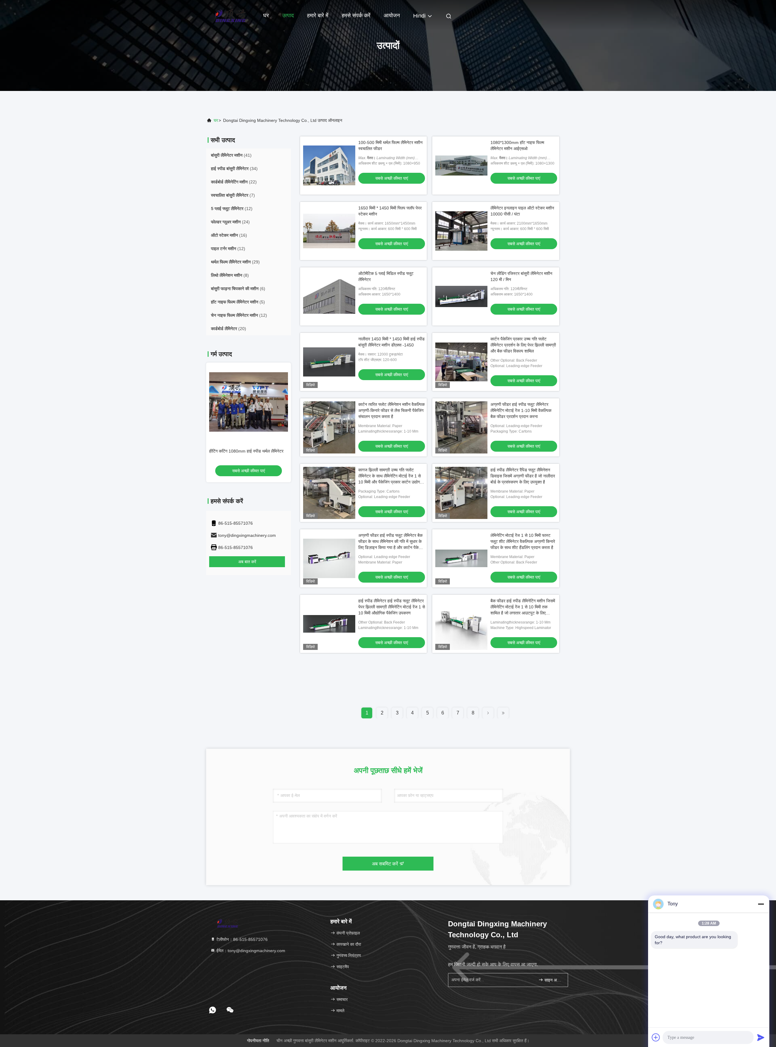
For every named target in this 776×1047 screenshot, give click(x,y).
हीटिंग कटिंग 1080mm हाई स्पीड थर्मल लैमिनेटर (246, 451)
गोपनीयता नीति (258, 1040)
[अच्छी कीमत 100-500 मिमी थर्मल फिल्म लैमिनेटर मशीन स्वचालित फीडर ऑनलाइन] (329, 165)
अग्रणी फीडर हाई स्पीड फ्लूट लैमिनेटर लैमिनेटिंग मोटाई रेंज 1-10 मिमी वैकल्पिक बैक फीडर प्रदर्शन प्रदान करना (520, 410)
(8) (230, 275)
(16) (229, 235)
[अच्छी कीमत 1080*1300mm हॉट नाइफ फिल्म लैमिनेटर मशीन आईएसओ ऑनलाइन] (461, 165)
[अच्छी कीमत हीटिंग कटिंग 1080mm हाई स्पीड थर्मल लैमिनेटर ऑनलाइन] (248, 402)
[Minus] (760, 904)
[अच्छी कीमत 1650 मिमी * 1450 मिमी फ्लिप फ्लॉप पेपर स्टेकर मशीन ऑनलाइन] (329, 231)
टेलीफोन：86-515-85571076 (241, 939)
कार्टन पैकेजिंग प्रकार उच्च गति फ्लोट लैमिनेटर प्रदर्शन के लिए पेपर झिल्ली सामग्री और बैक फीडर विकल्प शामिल (523, 344)
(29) (235, 261)
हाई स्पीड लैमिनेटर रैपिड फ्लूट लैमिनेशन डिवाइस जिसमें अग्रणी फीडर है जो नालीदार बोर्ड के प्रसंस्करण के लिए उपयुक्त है (522, 475)
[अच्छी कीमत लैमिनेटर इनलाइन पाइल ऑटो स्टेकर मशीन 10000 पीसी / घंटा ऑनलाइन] (461, 231)
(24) (230, 221)
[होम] (230, 15)
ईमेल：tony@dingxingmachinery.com (250, 950)
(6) (238, 288)
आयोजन (392, 15)
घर (266, 15)
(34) (234, 168)
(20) (228, 328)
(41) (231, 155)
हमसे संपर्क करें (356, 15)
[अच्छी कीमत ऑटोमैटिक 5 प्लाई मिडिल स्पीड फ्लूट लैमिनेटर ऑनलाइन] (329, 296)
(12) (232, 208)
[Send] (761, 1037)
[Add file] (656, 1037)
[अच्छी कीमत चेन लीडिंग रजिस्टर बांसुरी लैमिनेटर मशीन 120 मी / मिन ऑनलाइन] (461, 296)
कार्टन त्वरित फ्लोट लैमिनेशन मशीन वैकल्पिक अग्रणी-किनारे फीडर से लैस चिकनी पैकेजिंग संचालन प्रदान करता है (391, 410)
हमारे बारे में (317, 15)
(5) (238, 301)
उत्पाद (288, 15)
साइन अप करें (553, 980)
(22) (234, 181)
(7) (233, 195)
